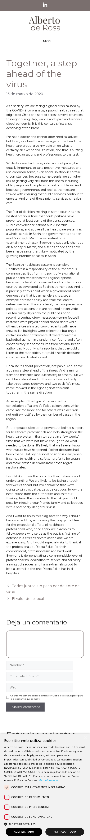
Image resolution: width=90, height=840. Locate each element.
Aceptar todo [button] (24, 831)
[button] (45, 824)
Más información (49, 780)
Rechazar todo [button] (65, 831)
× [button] (85, 738)
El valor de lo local (28, 599)
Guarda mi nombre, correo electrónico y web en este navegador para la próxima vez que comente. (46, 697)
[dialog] (45, 787)
